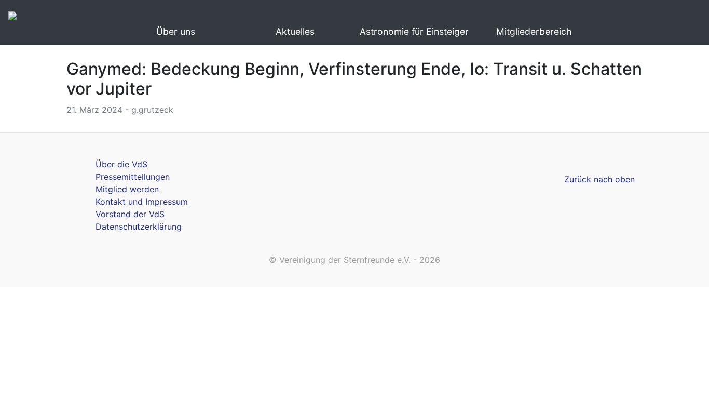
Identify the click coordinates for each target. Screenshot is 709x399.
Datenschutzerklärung (139, 226)
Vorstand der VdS (130, 214)
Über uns (175, 31)
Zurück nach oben (599, 179)
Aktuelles (295, 31)
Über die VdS (121, 164)
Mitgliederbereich (533, 31)
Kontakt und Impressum (142, 201)
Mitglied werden (127, 189)
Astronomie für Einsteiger (414, 31)
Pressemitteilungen (133, 176)
